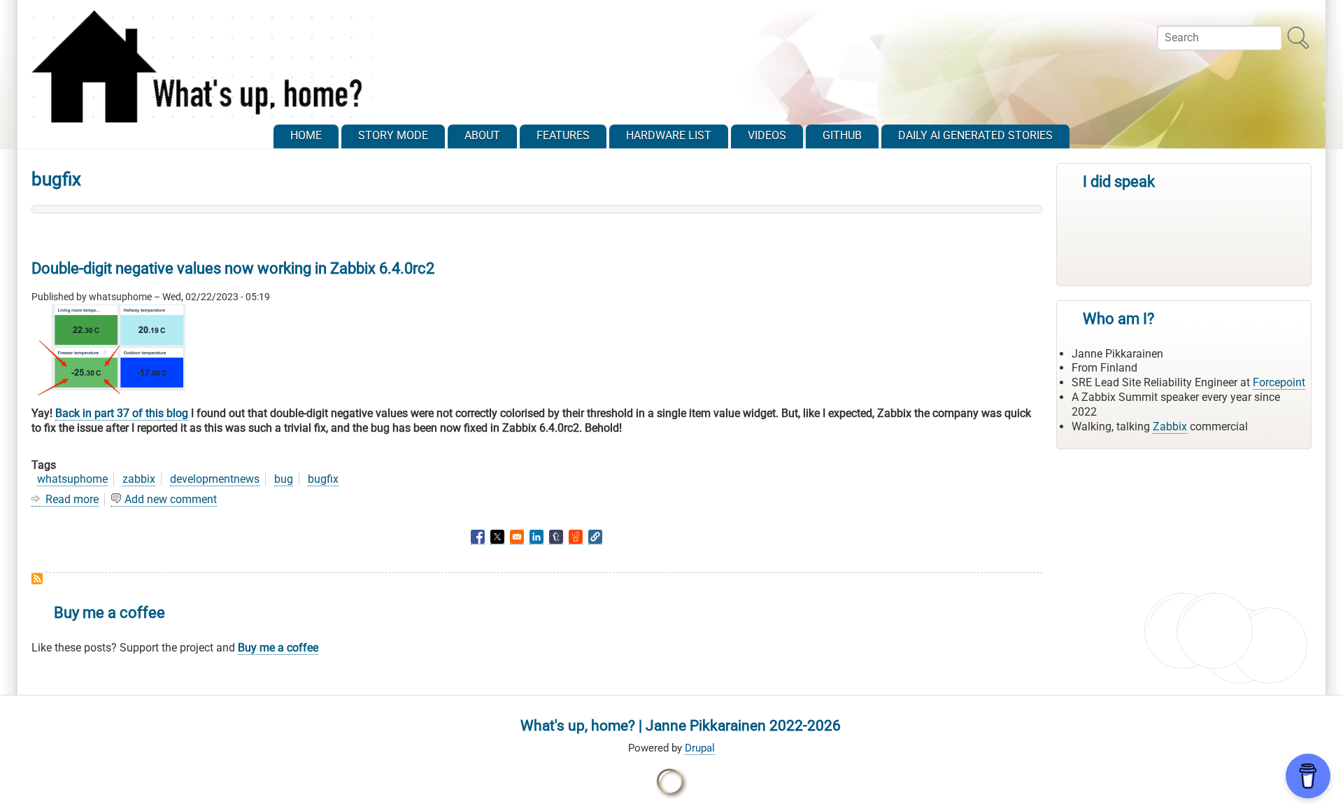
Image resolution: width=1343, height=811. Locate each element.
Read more (72, 500)
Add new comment (171, 499)
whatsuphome (72, 479)
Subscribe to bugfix (37, 578)
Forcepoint (1279, 382)
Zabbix (1170, 426)
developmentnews (215, 479)
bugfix (323, 479)
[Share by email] (517, 537)
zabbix (138, 479)
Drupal (700, 748)
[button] (595, 537)
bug (283, 479)
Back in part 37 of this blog (121, 413)
